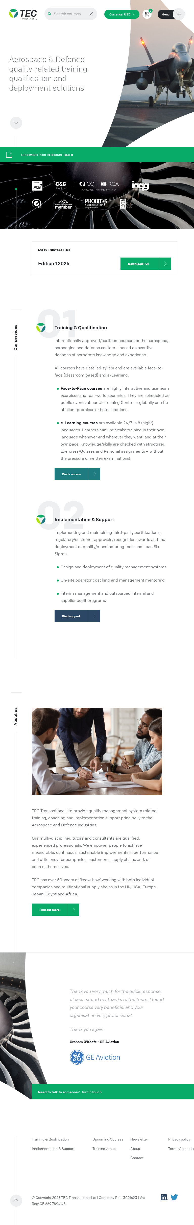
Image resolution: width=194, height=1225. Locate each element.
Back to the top (23, 1198)
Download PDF (139, 264)
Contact (136, 1157)
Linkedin (164, 1197)
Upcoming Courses (107, 1139)
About (135, 1148)
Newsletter (139, 1139)
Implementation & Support (53, 1148)
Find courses (71, 474)
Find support (71, 616)
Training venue (104, 1148)
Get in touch (92, 1092)
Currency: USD (119, 14)
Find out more (49, 910)
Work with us (23, 120)
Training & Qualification (50, 1139)
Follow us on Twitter (174, 1197)
